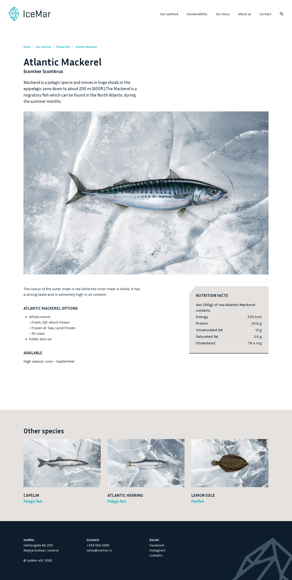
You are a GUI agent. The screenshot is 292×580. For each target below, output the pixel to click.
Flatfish (197, 501)
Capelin (31, 495)
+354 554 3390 (98, 545)
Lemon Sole (203, 495)
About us (244, 14)
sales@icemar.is (99, 550)
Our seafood (169, 14)
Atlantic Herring (125, 495)
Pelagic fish (63, 46)
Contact (265, 14)
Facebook (156, 545)
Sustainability (197, 14)
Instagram (157, 550)
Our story (222, 14)
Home (27, 46)
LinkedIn (156, 555)
